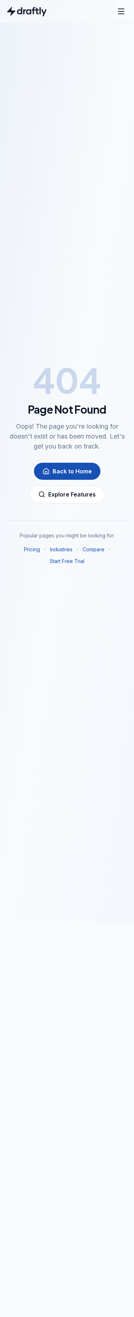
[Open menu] (121, 11)
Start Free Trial (67, 561)
